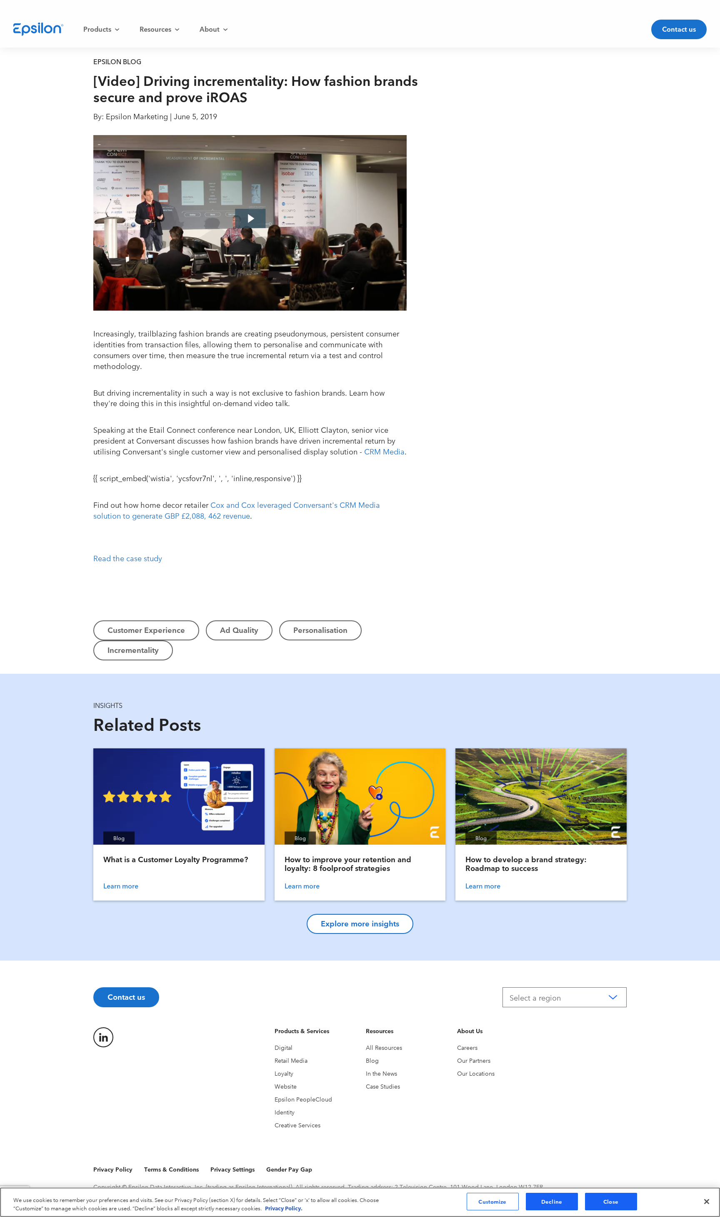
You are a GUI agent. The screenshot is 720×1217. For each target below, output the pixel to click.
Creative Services (297, 1125)
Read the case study (127, 557)
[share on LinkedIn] (103, 1037)
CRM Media (384, 451)
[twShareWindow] (428, 174)
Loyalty (284, 1073)
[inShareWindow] (428, 201)
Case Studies (383, 1086)
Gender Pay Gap (289, 1169)
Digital (283, 1047)
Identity (285, 1112)
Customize (492, 1201)
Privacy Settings (232, 1169)
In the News (381, 1073)
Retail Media (291, 1060)
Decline (551, 1201)
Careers (467, 1047)
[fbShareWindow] (428, 147)
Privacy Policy (112, 1169)
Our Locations (476, 1073)
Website (286, 1086)
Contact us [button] (679, 28)
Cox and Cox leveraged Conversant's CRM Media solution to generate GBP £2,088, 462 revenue (236, 510)
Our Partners (473, 1060)
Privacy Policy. (283, 1208)
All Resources (384, 1047)
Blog (372, 1060)
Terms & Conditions (171, 1169)
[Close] (707, 1201)
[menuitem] (101, 29)
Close (610, 1201)
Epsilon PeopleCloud (303, 1099)
